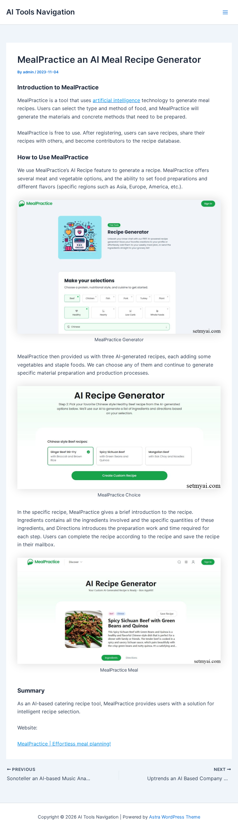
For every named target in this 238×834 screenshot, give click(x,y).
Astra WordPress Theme (174, 817)
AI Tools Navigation (40, 11)
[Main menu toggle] (225, 12)
